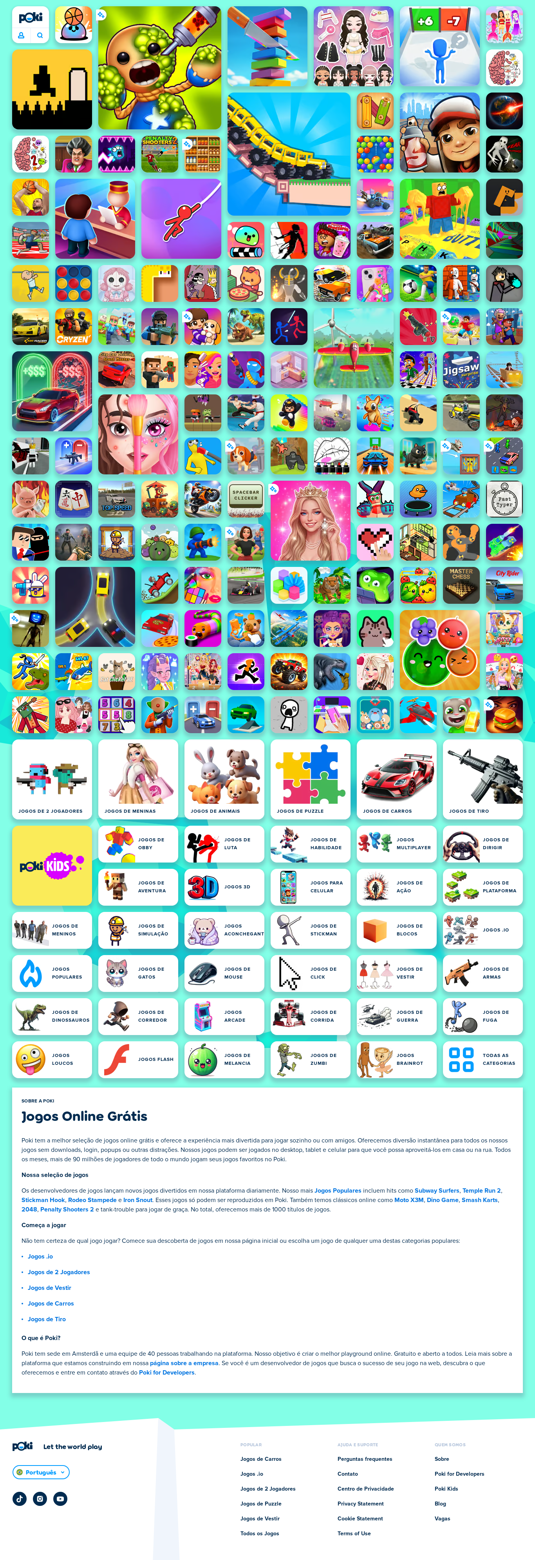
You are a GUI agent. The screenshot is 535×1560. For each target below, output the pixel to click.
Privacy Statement (361, 1504)
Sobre (442, 1459)
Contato (348, 1474)
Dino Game (443, 1200)
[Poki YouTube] (60, 1499)
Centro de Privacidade (366, 1489)
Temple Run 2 (482, 1191)
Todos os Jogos (259, 1533)
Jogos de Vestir (49, 1288)
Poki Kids (446, 1489)
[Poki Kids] (52, 866)
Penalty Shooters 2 (67, 1209)
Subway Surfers (437, 1191)
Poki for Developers (167, 1372)
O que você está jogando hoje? (40, 35)
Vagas (442, 1519)
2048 (29, 1209)
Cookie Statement (360, 1519)
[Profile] (21, 35)
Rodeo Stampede (92, 1200)
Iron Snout (137, 1200)
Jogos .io (40, 1256)
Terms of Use (354, 1533)
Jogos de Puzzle (261, 1504)
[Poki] (30, 17)
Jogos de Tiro (47, 1319)
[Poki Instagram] (40, 1499)
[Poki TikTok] (20, 1499)
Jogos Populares (337, 1191)
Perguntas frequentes (365, 1459)
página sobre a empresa (184, 1363)
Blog (440, 1504)
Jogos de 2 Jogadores (59, 1272)
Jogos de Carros (51, 1303)
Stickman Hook (43, 1200)
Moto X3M (409, 1200)
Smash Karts (480, 1200)
